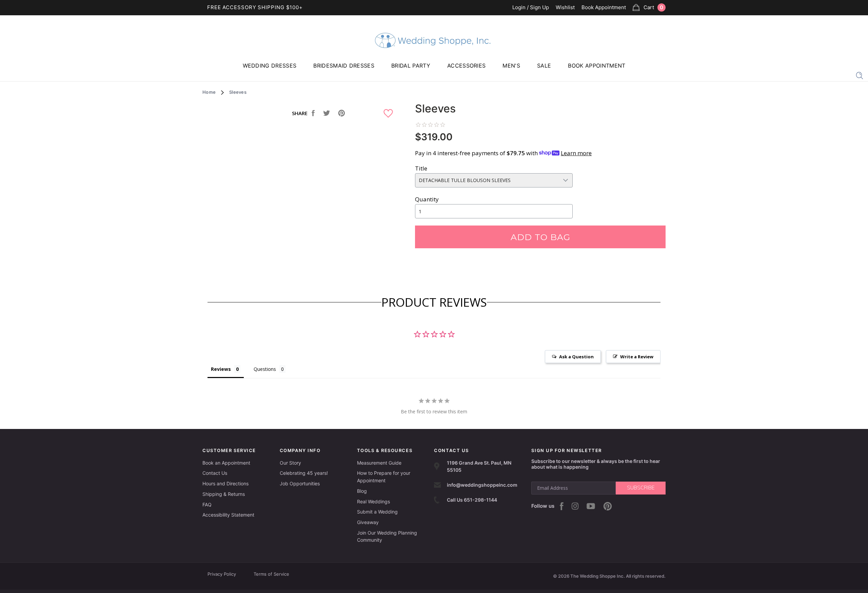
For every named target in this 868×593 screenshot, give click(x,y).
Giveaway (368, 522)
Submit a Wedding (377, 512)
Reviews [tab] (221, 369)
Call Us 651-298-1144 (472, 500)
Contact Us (214, 473)
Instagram (575, 506)
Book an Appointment (226, 463)
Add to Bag (540, 237)
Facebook (562, 506)
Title (421, 168)
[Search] (859, 75)
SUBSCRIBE (640, 487)
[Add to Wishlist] (389, 113)
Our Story (290, 463)
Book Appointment (603, 8)
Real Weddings (373, 501)
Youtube (591, 506)
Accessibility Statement (228, 515)
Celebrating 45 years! (304, 473)
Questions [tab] (265, 369)
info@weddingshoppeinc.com (482, 485)
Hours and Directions (225, 483)
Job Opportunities (300, 483)
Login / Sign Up (530, 8)
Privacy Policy (222, 574)
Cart (653, 7)
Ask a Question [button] (576, 357)
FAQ (207, 504)
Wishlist (565, 8)
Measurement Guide (379, 463)
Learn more (576, 153)
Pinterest (607, 506)
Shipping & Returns (223, 494)
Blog (362, 491)
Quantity (427, 199)
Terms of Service (271, 574)
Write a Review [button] (636, 357)
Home (209, 92)
